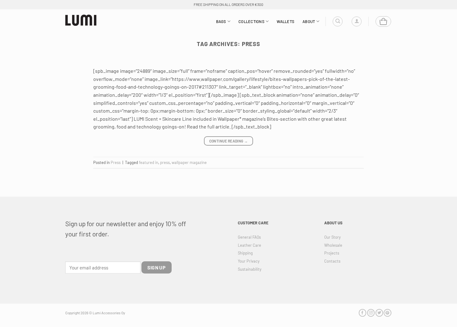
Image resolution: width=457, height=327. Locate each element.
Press (116, 162)
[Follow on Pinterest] (387, 313)
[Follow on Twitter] (379, 313)
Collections (251, 21)
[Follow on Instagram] (371, 313)
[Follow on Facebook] (362, 313)
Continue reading (228, 141)
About (308, 21)
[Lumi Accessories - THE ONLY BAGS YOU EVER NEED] (80, 20)
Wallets (285, 21)
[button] (357, 21)
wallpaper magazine (189, 162)
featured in (148, 162)
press (165, 162)
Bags (221, 21)
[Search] (338, 21)
